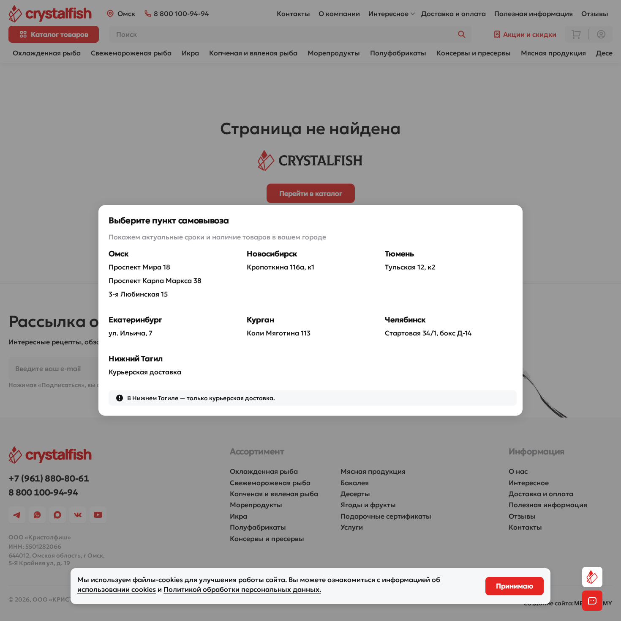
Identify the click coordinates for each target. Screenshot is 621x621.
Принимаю (514, 586)
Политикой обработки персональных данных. (242, 589)
